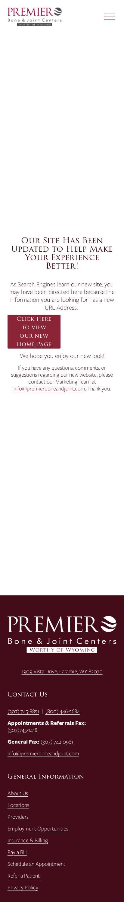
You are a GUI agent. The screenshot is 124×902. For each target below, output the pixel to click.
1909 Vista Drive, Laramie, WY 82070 (62, 671)
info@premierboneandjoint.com (49, 388)
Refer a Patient (24, 875)
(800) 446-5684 (62, 711)
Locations (18, 805)
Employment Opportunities (38, 828)
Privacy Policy (23, 887)
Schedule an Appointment (36, 863)
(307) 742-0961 (57, 741)
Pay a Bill (17, 852)
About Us (18, 793)
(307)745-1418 (22, 729)
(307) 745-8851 (23, 711)
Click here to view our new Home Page (34, 332)
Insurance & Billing (28, 840)
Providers (18, 816)
